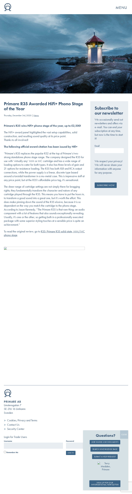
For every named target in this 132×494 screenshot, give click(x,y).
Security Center (15, 429)
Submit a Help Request (105, 456)
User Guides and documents (105, 442)
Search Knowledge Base (105, 449)
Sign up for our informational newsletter (104, 484)
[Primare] (8, 10)
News (36, 115)
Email (97, 146)
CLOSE (124, 434)
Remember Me (12, 452)
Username (8, 441)
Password (70, 441)
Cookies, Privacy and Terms (22, 420)
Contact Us (13, 424)
